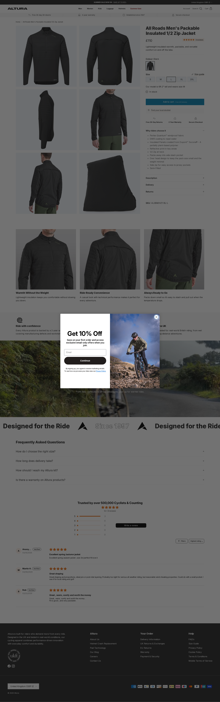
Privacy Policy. (101, 371)
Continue (85, 360)
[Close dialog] (156, 317)
